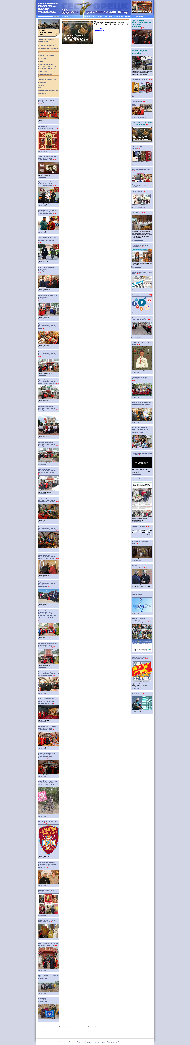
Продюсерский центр (45, 74)
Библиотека (63, 1026)
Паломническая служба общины (48, 52)
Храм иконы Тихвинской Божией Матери (46, 40)
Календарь (69, 1026)
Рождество (81, 1026)
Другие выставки (137, 267)
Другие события (42, 177)
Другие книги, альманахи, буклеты (140, 164)
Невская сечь (42, 77)
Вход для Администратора (144, 1041)
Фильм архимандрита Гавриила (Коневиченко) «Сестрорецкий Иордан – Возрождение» (142, 471)
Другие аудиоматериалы (139, 207)
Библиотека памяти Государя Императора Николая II (47, 44)
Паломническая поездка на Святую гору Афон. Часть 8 (142, 263)
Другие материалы (42, 121)
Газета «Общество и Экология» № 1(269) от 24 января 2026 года (142, 519)
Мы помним (42, 93)
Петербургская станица (45, 64)
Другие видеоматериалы (140, 117)
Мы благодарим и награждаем (48, 90)
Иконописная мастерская (46, 55)
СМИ (86, 1026)
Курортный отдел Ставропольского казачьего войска (47, 60)
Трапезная (75, 1026)
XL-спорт (41, 85)
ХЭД (39, 88)
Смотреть (150, 13)
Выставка (91, 1026)
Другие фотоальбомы (138, 240)
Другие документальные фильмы (141, 96)
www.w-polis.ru (86, 1042)
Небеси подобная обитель (44, 1026)
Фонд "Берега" (43, 71)
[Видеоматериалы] (142, 109)
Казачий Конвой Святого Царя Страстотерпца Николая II (48, 67)
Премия (97, 1026)
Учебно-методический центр (47, 79)
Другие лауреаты (136, 587)
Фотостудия (42, 82)
